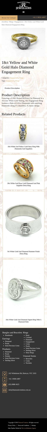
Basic (28, 335)
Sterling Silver (10, 360)
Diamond (8, 341)
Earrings (6, 338)
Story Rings (30, 353)
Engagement (19, 22)
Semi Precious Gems (12, 346)
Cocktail (28, 337)
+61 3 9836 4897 (39, 17)
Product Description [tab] (12, 88)
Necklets (29, 363)
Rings (11, 22)
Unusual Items (29, 356)
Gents (28, 344)
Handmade (9, 335)
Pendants (6, 349)
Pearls (7, 343)
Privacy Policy (12, 425)
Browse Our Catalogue (9, 18)
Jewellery (5, 22)
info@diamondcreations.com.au (19, 390)
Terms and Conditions (23, 425)
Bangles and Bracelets (12, 332)
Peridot (7, 356)
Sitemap (33, 425)
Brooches (29, 359)
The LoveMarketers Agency (29, 428)
